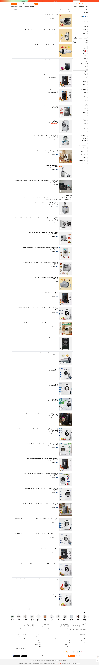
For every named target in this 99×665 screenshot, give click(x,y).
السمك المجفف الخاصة (55, 197)
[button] (39, 4)
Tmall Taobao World (44, 660)
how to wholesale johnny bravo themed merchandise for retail (77, 629)
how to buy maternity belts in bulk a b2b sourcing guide (25, 628)
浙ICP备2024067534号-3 (76, 663)
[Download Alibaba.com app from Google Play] (16, 656)
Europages (64, 660)
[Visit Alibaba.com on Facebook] (25, 648)
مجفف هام (84, 628)
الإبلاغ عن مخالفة (38, 646)
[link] (97, 655)
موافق (75, 37)
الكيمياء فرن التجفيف (47, 625)
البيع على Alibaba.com (22, 636)
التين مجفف (62, 197)
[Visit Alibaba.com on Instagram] (19, 648)
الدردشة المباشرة (38, 638)
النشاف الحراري (31, 626)
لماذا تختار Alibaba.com (82, 636)
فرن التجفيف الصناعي (47, 624)
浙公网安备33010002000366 (66, 663)
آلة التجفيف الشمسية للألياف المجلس (62, 626)
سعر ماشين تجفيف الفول (82, 626)
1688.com (38, 660)
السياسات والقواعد (68, 646)
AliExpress (34, 660)
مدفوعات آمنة (69, 636)
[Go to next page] (14, 609)
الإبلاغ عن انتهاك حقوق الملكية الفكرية (35, 644)
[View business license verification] (58, 663)
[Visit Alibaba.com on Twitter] (21, 648)
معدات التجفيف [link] (54, 9)
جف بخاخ (49, 628)
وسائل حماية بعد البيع (68, 642)
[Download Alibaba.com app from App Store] (24, 656)
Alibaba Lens (82, 655)
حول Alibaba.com (83, 634)
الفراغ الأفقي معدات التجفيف (57, 199)
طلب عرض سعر (53, 638)
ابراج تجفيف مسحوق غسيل (46, 626)
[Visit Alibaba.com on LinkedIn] (23, 648)
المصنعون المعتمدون (53, 636)
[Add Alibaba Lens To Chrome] (71, 656)
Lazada (49, 660)
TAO (57, 660)
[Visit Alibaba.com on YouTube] (17, 648)
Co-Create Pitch (83, 638)
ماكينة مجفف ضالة (33, 197)
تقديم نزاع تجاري (38, 640)
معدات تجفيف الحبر (83, 624)
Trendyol (60, 660)
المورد (52, 18)
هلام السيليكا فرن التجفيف (25, 197)
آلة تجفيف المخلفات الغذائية (29, 625)
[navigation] (80, 310)
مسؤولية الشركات (83, 640)
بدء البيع (25, 638)
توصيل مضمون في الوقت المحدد (66, 640)
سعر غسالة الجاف (66, 628)
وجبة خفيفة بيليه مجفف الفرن (41, 197)
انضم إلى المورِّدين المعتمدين (21, 642)
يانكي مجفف (48, 197)
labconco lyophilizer (65, 624)
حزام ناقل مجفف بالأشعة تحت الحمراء (79, 625)
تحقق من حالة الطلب (23, 640)
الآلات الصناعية (67, 9)
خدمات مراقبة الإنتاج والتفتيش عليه (66, 644)
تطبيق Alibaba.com (31, 655)
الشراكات (24, 644)
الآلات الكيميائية (60, 9)
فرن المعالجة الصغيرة (65, 625)
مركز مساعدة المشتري (37, 636)
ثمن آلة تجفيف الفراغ (68, 197)
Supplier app (48, 655)
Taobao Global (54, 660)
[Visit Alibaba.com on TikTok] (15, 648)
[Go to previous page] (32, 609)
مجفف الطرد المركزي (48, 199)
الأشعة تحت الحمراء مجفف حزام (67, 199)
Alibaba (71, 9)
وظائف (85, 642)
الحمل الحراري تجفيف (30, 624)
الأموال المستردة (38, 642)
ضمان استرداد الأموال (68, 638)
